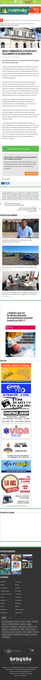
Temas (4, 617)
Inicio (1, 23)
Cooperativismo (5, 591)
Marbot (28, 629)
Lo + (16, 617)
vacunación (23, 624)
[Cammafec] (16, 390)
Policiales (7, 23)
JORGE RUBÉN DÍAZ (14, 624)
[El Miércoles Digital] (20, 10)
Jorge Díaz (4, 629)
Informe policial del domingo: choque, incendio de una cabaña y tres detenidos (27, 209)
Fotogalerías (4, 612)
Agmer (28, 621)
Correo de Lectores (5, 594)
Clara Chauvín (5, 632)
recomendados (22, 626)
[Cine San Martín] (16, 403)
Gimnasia (16, 621)
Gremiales (18, 581)
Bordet (22, 629)
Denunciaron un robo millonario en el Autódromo (19, 267)
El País (2, 606)
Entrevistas (3, 609)
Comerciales (3, 588)
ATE (35, 626)
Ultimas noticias (19, 609)
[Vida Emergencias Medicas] (16, 431)
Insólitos (17, 588)
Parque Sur (30, 626)
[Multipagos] (16, 466)
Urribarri (33, 629)
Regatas (29, 632)
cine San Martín (6, 637)
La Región (18, 597)
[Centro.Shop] (16, 416)
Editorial (2, 603)
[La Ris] (16, 483)
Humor (17, 585)
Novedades (18, 600)
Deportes (3, 600)
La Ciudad (18, 591)
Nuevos (10, 617)
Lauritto (13, 632)
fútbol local (34, 634)
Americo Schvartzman (7, 621)
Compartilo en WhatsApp (19, 149)
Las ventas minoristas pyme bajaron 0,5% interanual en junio (14, 204)
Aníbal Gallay (13, 626)
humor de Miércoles (14, 629)
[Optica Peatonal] (16, 500)
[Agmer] (16, 449)
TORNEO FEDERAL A (7, 634)
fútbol (24, 632)
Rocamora (4, 624)
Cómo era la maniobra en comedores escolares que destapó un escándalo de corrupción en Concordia (20, 293)
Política (17, 606)
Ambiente (3, 581)
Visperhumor (19, 612)
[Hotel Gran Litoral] (16, 373)
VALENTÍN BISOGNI (18, 634)
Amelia (2, 585)
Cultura (2, 597)
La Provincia (18, 594)
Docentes (18, 632)
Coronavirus (35, 621)
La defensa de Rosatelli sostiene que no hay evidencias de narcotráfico (17, 241)
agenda (29, 624)
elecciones (36, 632)
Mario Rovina (5, 626)
